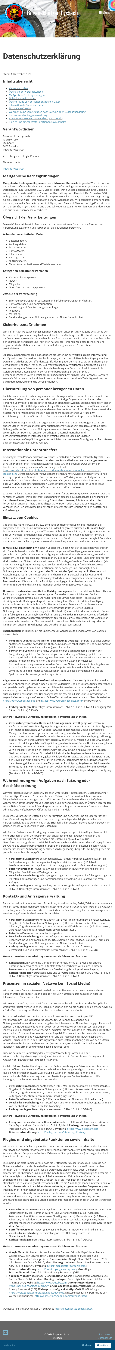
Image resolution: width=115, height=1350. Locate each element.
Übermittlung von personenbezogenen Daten (34, 101)
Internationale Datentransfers (26, 105)
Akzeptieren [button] (103, 1345)
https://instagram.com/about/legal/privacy (61, 1132)
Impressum (105, 1334)
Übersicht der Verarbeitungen (26, 91)
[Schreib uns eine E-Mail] (5, 1333)
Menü (106, 13)
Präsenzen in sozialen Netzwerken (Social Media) (36, 118)
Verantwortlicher (18, 88)
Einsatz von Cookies (20, 108)
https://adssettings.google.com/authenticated (61, 1296)
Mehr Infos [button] (9, 1345)
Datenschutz (105, 1338)
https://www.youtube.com (52, 1282)
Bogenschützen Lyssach (52, 13)
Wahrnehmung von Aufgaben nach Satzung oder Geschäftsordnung (47, 112)
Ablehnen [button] (86, 1345)
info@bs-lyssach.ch (13, 168)
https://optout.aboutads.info (19, 700)
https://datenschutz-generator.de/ (74, 1308)
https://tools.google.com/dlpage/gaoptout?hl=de (36, 1292)
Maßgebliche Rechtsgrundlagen (27, 95)
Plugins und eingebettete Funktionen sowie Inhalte (37, 122)
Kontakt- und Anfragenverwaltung (28, 115)
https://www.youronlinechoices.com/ (62, 700)
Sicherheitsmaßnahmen (22, 98)
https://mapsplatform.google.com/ (66, 1265)
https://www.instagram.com (83, 1128)
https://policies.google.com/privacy (57, 1269)
